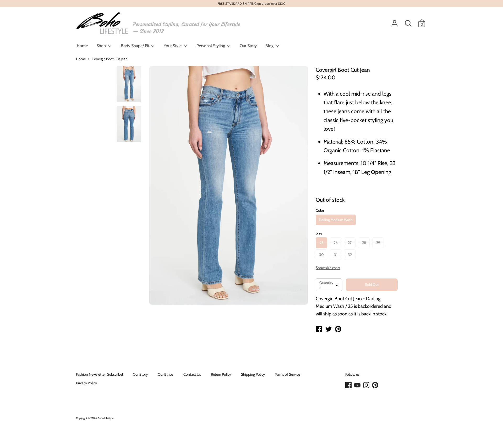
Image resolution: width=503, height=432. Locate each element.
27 (350, 242)
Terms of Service (287, 374)
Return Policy (221, 374)
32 (350, 254)
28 (364, 242)
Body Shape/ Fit (135, 45)
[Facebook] (349, 385)
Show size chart (328, 267)
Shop (101, 45)
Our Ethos (165, 374)
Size (319, 233)
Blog (270, 45)
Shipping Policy (253, 374)
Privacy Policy (86, 383)
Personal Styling (211, 45)
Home (82, 45)
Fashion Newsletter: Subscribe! (99, 374)
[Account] (394, 21)
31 (335, 254)
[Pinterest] (375, 385)
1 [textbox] (320, 287)
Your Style (173, 45)
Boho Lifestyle (105, 418)
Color (320, 210)
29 (378, 242)
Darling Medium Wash (336, 219)
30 (321, 254)
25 (322, 242)
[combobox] (329, 284)
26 (336, 242)
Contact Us (192, 374)
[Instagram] (366, 385)
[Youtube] (358, 385)
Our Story (248, 45)
